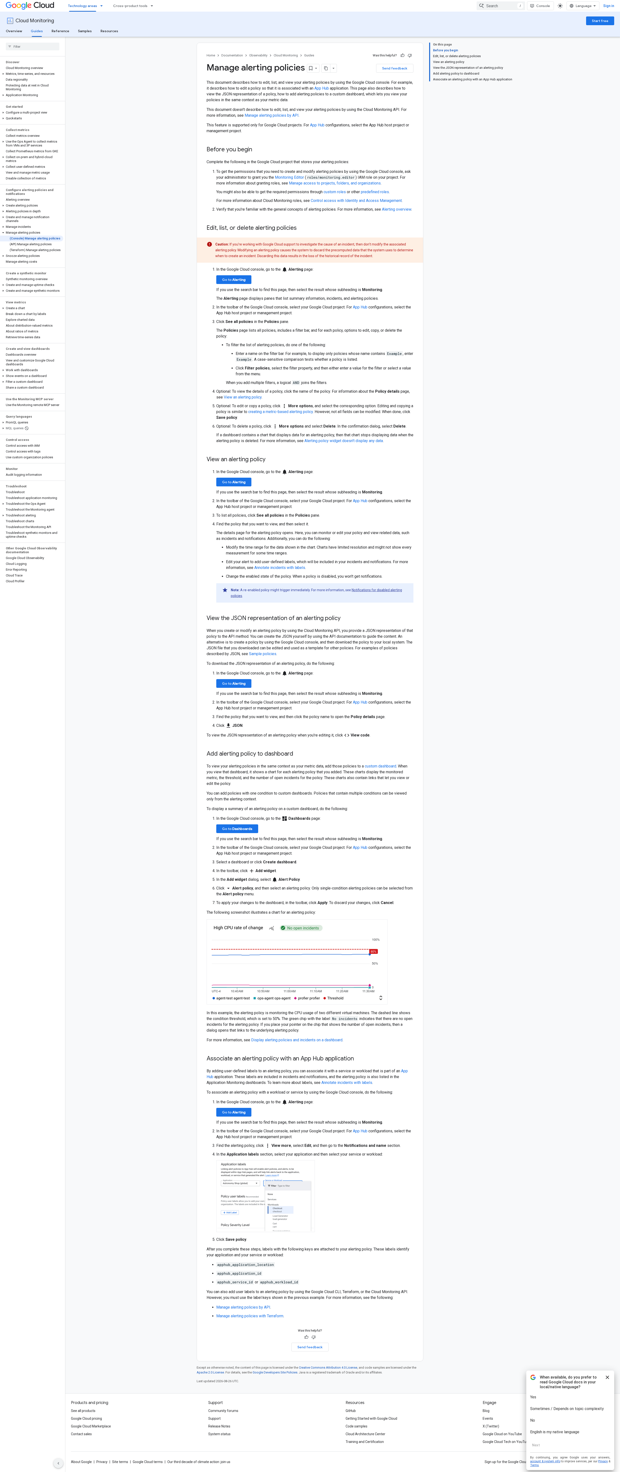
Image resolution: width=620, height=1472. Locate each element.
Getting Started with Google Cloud (371, 1418)
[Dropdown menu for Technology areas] (103, 6)
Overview (14, 31)
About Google (81, 1462)
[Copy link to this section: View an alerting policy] (270, 460)
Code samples (356, 1426)
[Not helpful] (409, 55)
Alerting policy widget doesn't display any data (343, 440)
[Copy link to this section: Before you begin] (257, 150)
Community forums (223, 1411)
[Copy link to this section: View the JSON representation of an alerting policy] (345, 618)
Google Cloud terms (148, 1462)
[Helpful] (402, 55)
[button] (31, 74)
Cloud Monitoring (35, 21)
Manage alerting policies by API (272, 115)
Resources (109, 31)
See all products (83, 1411)
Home (211, 55)
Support (214, 1418)
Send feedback (394, 68)
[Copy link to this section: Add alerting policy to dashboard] (298, 754)
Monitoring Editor (290, 177)
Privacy (102, 1462)
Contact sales (81, 1434)
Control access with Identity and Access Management (356, 200)
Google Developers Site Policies (275, 1372)
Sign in (608, 6)
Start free (600, 21)
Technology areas (82, 6)
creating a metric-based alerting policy (280, 411)
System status (219, 1434)
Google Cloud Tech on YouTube (506, 1442)
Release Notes (219, 1426)
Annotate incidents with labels (279, 567)
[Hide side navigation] (58, 1463)
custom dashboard (380, 766)
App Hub (321, 88)
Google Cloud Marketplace (91, 1426)
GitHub (351, 1411)
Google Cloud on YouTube (502, 1434)
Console (543, 6)
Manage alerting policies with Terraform (249, 1316)
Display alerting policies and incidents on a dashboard (296, 1040)
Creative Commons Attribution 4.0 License (328, 1367)
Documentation (232, 55)
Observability (258, 55)
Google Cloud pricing (86, 1418)
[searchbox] (32, 46)
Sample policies (262, 654)
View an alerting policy (243, 397)
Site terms (120, 1462)
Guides (37, 31)
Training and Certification (365, 1442)
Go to (234, 279)
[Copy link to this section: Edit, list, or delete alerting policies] (301, 228)
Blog (486, 1411)
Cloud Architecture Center (365, 1434)
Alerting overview (396, 209)
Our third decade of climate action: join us (198, 1462)
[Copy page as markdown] (326, 68)
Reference (60, 31)
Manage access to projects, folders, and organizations (335, 183)
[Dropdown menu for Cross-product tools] (153, 6)
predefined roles (375, 192)
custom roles (335, 192)
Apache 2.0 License (210, 1372)
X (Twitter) (491, 1426)
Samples (85, 31)
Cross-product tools (130, 6)
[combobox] (501, 5)
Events (488, 1418)
